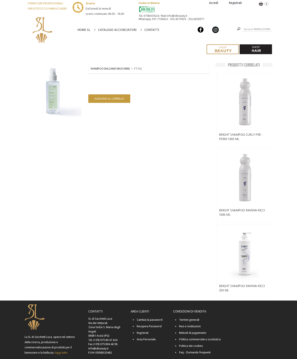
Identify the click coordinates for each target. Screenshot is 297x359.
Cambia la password (149, 319)
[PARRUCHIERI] (256, 49)
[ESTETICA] (223, 49)
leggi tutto (61, 352)
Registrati (235, 3)
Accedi (213, 3)
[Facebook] (200, 29)
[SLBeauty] (42, 17)
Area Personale (146, 339)
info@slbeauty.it (98, 348)
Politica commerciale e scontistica (200, 339)
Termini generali (189, 319)
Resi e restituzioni (190, 326)
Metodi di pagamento (192, 332)
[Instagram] (215, 29)
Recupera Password (149, 326)
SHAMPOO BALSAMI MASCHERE (110, 68)
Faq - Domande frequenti (195, 352)
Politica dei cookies (191, 345)
